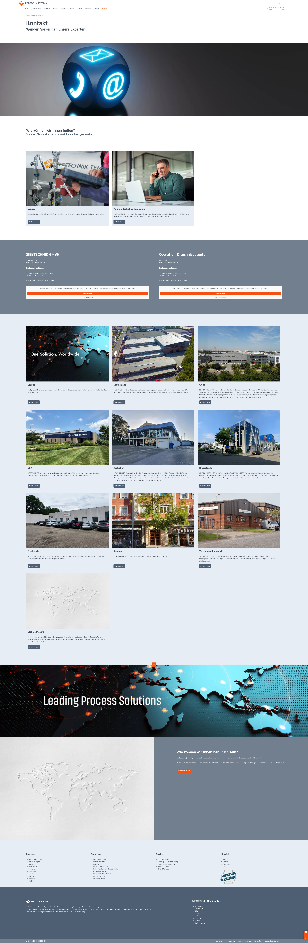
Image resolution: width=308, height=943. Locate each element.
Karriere (63, 8)
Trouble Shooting (164, 866)
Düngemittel (97, 864)
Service (71, 8)
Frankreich (198, 918)
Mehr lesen (34, 222)
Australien (198, 916)
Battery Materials (99, 862)
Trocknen (32, 864)
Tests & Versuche (163, 869)
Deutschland (199, 906)
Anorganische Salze (100, 859)
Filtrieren (32, 879)
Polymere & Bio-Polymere (102, 874)
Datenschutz (231, 941)
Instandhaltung (163, 859)
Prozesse (55, 8)
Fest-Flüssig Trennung (36, 859)
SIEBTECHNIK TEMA (31, 15)
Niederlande (199, 909)
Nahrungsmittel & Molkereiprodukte (105, 869)
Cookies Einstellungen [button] (271, 941)
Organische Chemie (100, 871)
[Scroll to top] (154, 664)
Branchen (47, 8)
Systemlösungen (34, 862)
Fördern (31, 881)
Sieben (31, 874)
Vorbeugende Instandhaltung (168, 862)
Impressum (219, 941)
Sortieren (32, 876)
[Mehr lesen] (67, 152)
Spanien (197, 921)
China (197, 913)
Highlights (88, 8)
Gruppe (79, 8)
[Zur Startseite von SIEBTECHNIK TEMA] (33, 2)
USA (196, 911)
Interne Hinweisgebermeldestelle (249, 941)
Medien (97, 8)
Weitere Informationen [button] (87, 297)
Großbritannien (200, 923)
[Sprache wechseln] (279, 3)
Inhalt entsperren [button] (87, 293)
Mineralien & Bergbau (101, 866)
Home (26, 8)
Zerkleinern (32, 869)
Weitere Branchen (99, 879)
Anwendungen (36, 8)
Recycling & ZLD (99, 876)
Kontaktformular (184, 771)
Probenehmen (33, 866)
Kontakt (104, 8)
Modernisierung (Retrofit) (166, 864)
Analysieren (32, 871)
